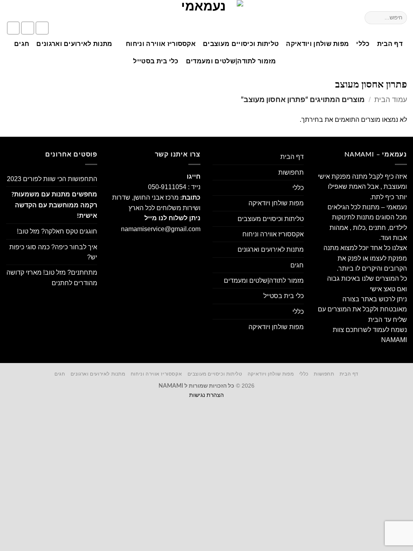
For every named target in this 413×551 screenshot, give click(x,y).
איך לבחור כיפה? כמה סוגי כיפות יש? (53, 252)
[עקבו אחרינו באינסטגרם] (27, 28)
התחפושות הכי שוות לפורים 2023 (52, 178)
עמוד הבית (390, 100)
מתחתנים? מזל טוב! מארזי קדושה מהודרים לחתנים (51, 277)
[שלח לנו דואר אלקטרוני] (13, 28)
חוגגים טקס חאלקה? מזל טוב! (57, 231)
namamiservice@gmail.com (160, 228)
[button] (37, 11)
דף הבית (390, 44)
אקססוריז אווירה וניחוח (161, 44)
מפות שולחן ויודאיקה (317, 44)
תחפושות (291, 172)
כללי (362, 44)
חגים (21, 44)
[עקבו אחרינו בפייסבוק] (42, 28)
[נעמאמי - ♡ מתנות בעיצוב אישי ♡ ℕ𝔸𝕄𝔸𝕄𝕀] (206, 17)
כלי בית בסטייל (155, 61)
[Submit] (372, 17)
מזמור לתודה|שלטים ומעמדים (231, 61)
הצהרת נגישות (206, 395)
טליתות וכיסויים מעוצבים (241, 44)
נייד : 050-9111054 (174, 187)
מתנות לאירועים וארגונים (74, 44)
